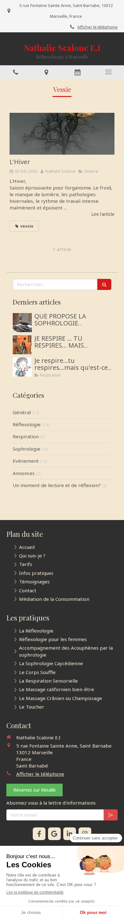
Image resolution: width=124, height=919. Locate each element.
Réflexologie (27, 424)
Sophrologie (26, 449)
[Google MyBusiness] (54, 833)
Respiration (26, 436)
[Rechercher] (104, 284)
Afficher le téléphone (97, 27)
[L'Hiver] (62, 134)
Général (22, 412)
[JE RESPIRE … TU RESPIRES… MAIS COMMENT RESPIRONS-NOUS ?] (22, 344)
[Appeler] (15, 72)
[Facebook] (39, 833)
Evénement (26, 461)
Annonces (24, 473)
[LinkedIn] (69, 833)
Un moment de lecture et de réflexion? (57, 485)
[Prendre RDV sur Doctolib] (77, 72)
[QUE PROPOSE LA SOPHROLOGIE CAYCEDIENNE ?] (22, 322)
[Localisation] (46, 72)
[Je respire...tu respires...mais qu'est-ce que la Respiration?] (22, 366)
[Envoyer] (111, 814)
